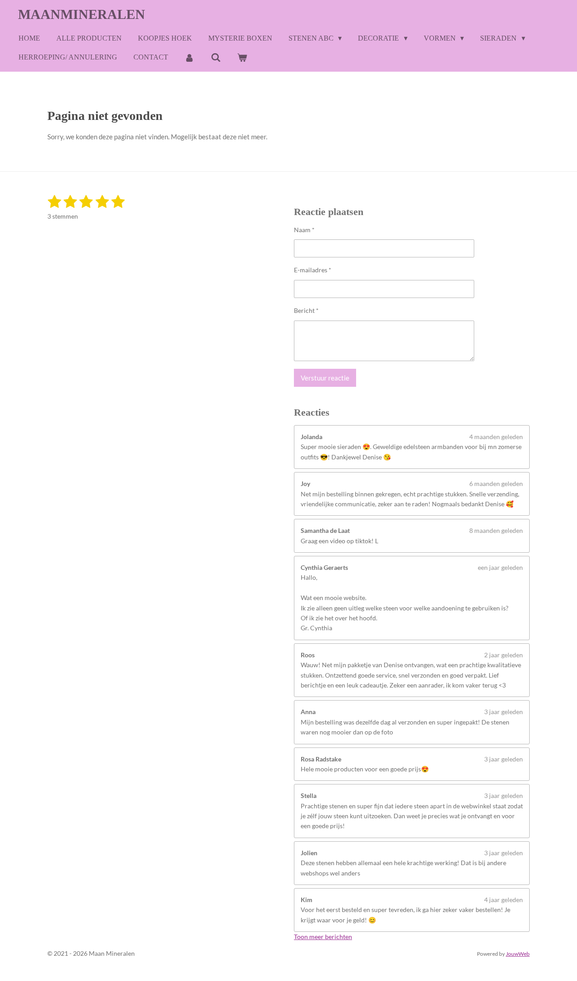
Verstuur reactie (325, 378)
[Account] (189, 57)
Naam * (304, 230)
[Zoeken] (215, 57)
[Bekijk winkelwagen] (242, 57)
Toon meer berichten (323, 936)
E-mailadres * (312, 270)
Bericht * (306, 310)
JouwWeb (518, 953)
